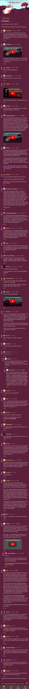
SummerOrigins (9, 278)
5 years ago (13, 147)
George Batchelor (11, 553)
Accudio (8, 311)
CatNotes (8, 670)
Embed (22, 683)
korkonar (8, 174)
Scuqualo (8, 659)
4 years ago (18, 115)
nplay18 (8, 291)
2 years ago (14, 30)
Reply (4, 40)
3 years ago (13, 67)
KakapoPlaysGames (10, 115)
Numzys (8, 228)
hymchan (8, 343)
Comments (25, 688)
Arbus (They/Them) (10, 255)
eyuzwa (7, 335)
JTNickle (8, 147)
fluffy (7, 243)
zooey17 (8, 636)
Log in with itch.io (5, 24)
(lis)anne (8, 67)
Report (18, 683)
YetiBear (8, 523)
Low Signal (8, 434)
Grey (7, 570)
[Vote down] (2, 32)
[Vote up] (2, 30)
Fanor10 (8, 625)
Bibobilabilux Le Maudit (11, 188)
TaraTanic (8, 480)
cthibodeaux (9, 44)
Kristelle (8, 83)
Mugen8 (8, 412)
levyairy (8, 611)
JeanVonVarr (12, 370)
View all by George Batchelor (10, 683)
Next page (24, 26)
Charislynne (8, 30)
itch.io (2, 683)
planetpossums (9, 460)
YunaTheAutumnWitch (11, 213)
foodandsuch (9, 75)
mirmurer (8, 390)
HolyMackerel (9, 424)
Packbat (8, 106)
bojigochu (8, 472)
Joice (7, 514)
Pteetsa (9, 358)
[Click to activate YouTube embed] (12, 52)
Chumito (8, 266)
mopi (7, 398)
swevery (8, 443)
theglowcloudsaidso (10, 647)
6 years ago (11, 398)
